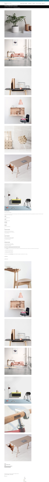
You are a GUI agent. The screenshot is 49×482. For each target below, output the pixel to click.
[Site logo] (8, 3)
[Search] (38, 0)
